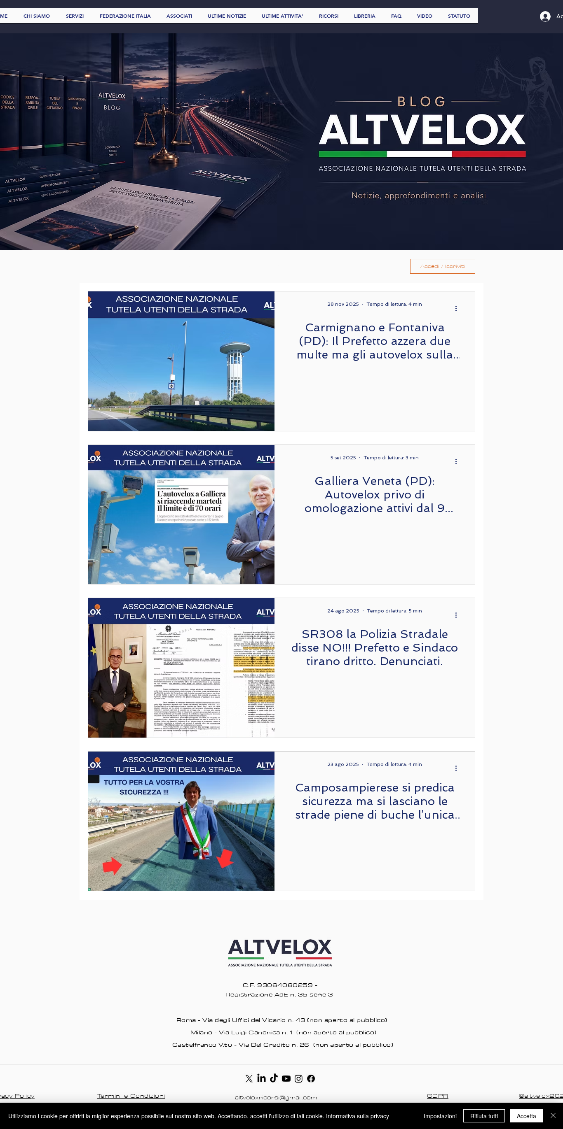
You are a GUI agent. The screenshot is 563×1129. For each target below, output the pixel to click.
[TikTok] (274, 1078)
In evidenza (195, 266)
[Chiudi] (553, 1115)
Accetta (526, 1116)
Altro (339, 266)
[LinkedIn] (261, 1078)
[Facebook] (311, 1078)
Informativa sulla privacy (357, 1116)
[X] (249, 1078)
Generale (147, 266)
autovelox (245, 266)
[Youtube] (286, 1078)
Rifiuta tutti (484, 1116)
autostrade (296, 266)
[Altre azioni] (459, 308)
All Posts (102, 266)
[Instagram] (298, 1078)
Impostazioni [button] (440, 1116)
